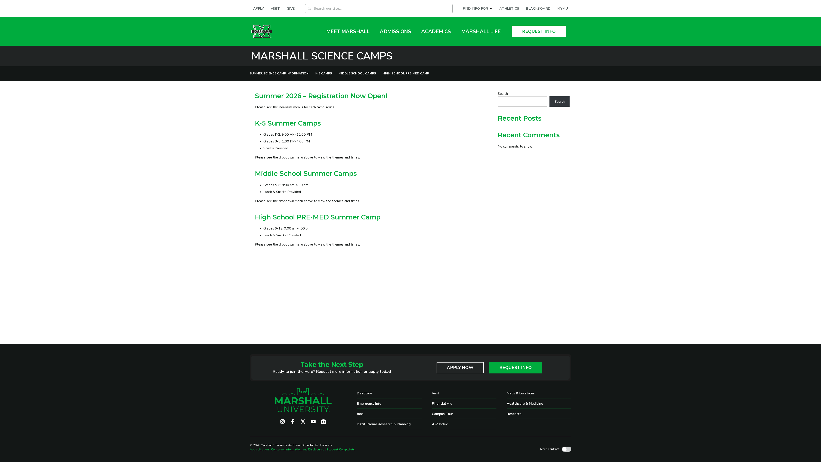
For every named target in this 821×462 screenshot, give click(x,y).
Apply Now (460, 367)
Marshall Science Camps (322, 56)
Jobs (360, 414)
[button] (477, 8)
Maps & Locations (521, 393)
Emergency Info (369, 403)
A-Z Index (440, 424)
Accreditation (259, 449)
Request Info (515, 367)
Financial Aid (442, 403)
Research (514, 414)
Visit (435, 393)
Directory (364, 393)
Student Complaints (340, 449)
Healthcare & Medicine (525, 403)
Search (503, 93)
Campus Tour (442, 414)
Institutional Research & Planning (384, 424)
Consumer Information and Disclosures (297, 449)
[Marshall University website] (261, 31)
